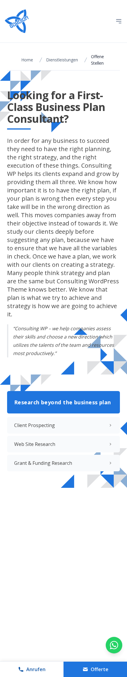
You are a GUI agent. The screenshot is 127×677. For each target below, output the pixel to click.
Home (27, 60)
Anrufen (35, 669)
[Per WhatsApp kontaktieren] (114, 645)
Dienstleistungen (62, 60)
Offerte (99, 669)
